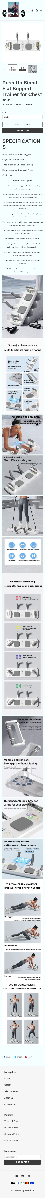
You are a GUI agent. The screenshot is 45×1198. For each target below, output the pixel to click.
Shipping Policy (11, 1134)
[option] (13, 69)
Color (4, 113)
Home (7, 1078)
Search (7, 1085)
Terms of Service (12, 1121)
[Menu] (41, 10)
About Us (8, 1098)
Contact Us (9, 1104)
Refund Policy (11, 1140)
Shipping (6, 104)
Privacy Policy (11, 1127)
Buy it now (22, 130)
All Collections (11, 1091)
